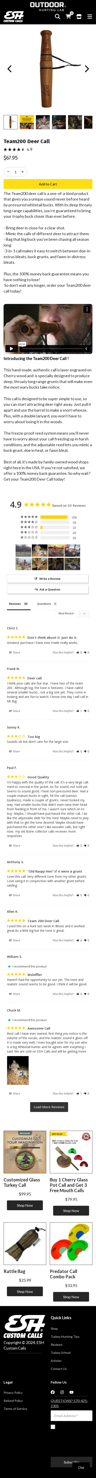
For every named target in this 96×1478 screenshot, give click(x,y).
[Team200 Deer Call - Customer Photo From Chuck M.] (40, 550)
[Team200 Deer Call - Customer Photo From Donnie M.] (23, 550)
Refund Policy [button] (13, 1401)
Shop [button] (54, 1328)
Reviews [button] (57, 1344)
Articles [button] (56, 1361)
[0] (68, 16)
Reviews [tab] (15, 604)
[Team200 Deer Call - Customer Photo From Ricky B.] (23, 564)
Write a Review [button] (50, 579)
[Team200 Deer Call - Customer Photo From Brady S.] (56, 564)
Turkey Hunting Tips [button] (65, 1336)
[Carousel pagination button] (11, 122)
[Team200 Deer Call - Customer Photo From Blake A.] (72, 564)
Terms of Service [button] (15, 1409)
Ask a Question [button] (50, 589)
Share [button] (16, 652)
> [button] (49, 1107)
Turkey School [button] (61, 1352)
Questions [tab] (44, 604)
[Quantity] (8, 171)
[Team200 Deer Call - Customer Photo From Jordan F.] (40, 564)
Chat (81, 1467)
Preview (9, 68)
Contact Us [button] (59, 1369)
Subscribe (71, 1462)
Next (86, 68)
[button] (79, 652)
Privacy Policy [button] (13, 1392)
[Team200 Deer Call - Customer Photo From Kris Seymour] (56, 550)
